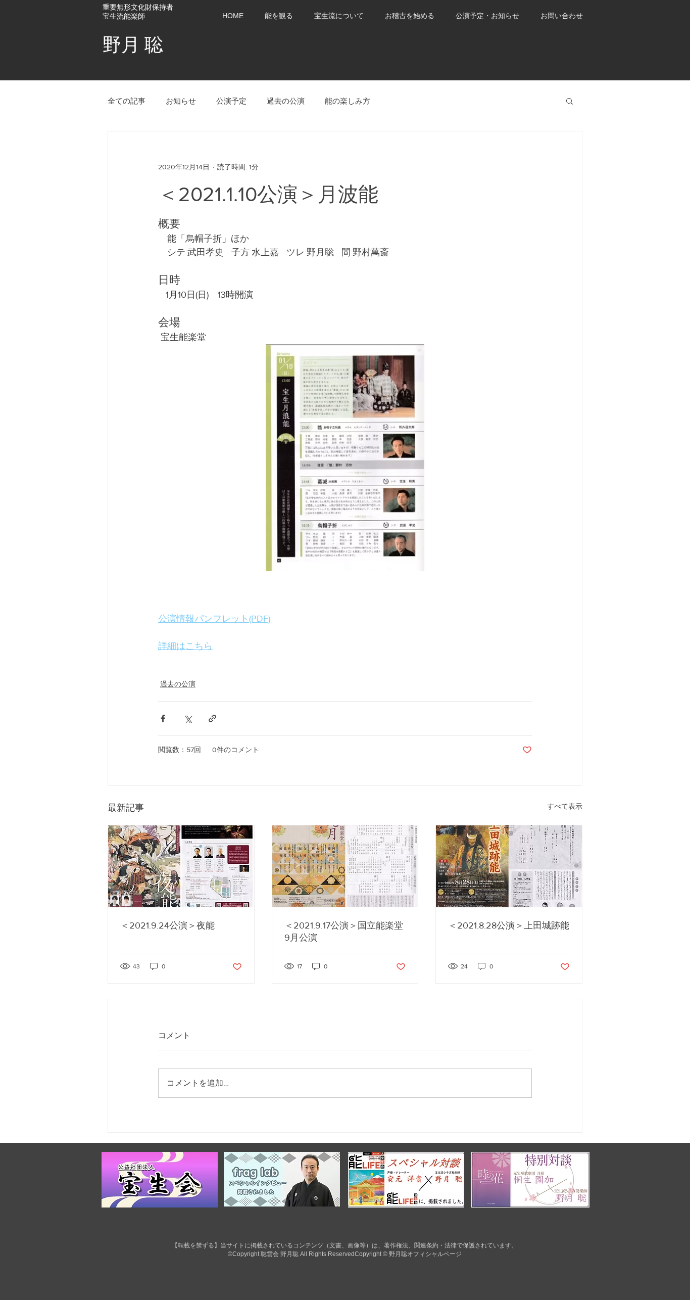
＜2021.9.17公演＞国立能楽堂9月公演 (343, 931)
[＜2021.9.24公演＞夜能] (181, 866)
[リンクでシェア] (212, 718)
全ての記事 (126, 101)
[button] (487, 16)
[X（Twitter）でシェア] (187, 718)
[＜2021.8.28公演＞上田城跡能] (509, 866)
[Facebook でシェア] (163, 718)
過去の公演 (286, 101)
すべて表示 (564, 806)
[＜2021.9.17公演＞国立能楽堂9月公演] (345, 866)
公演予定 (231, 101)
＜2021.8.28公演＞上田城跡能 (508, 925)
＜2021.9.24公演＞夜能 (167, 925)
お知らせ (181, 101)
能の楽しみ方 (347, 101)
